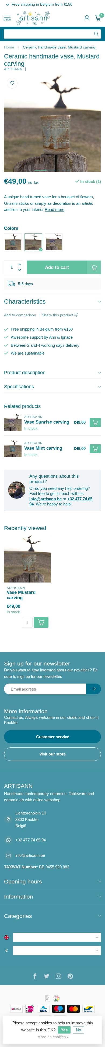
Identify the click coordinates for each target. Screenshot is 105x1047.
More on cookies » (53, 1037)
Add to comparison (20, 315)
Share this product (58, 315)
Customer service (52, 736)
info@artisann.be (45, 499)
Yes (64, 1030)
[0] (98, 17)
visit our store (53, 754)
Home (9, 47)
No (78, 1030)
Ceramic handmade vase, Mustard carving (59, 47)
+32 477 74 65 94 (30, 840)
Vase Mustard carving (21, 595)
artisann (13, 69)
